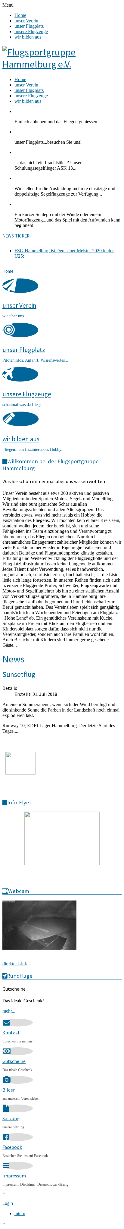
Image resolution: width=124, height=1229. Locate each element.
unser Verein (26, 20)
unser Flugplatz (29, 26)
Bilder (8, 1090)
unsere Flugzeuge (31, 31)
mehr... (8, 1011)
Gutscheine (14, 1061)
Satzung (11, 1118)
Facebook (12, 1147)
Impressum (14, 1176)
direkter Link (14, 963)
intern (19, 1213)
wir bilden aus (27, 36)
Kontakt (11, 1032)
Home (20, 15)
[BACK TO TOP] (3, 1193)
